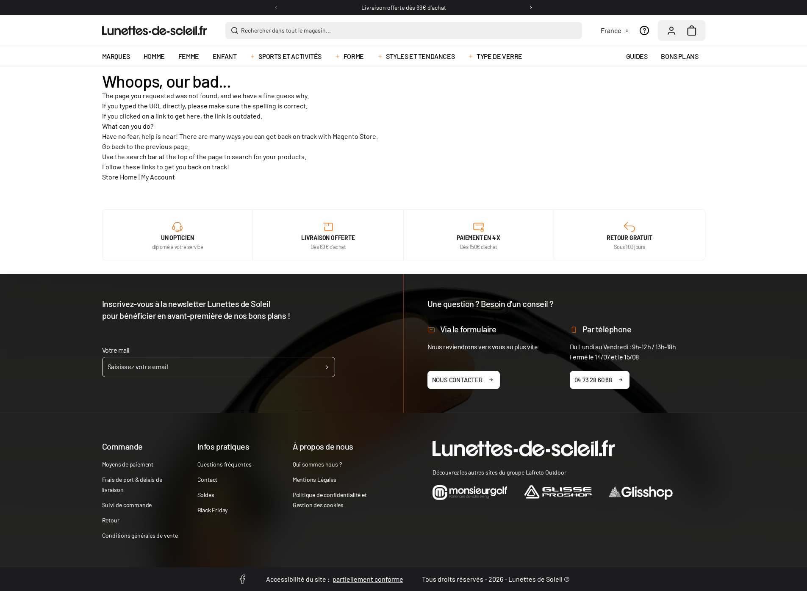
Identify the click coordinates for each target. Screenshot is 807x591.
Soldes (205, 494)
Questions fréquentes (224, 464)
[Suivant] (531, 8)
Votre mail (116, 350)
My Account (158, 177)
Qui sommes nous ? (317, 464)
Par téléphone (607, 329)
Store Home (119, 177)
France (611, 30)
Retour (110, 520)
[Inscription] (327, 367)
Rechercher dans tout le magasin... (286, 30)
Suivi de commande (127, 504)
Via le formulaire (468, 329)
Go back (113, 146)
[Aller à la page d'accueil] (154, 30)
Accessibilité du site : (334, 579)
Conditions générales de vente (140, 535)
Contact (207, 479)
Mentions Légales (314, 479)
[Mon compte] (671, 30)
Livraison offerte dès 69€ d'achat (403, 7)
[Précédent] (276, 8)
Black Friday (212, 510)
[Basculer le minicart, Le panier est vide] (692, 30)
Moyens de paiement (127, 464)
